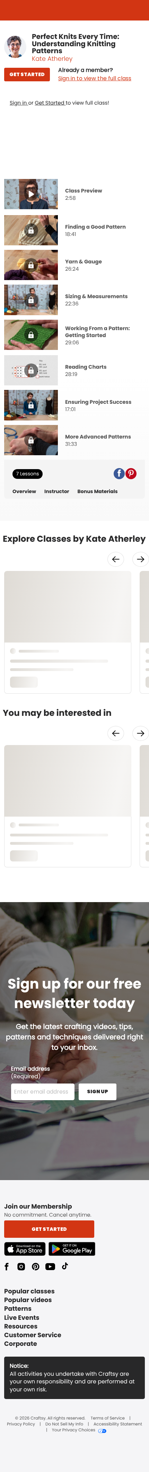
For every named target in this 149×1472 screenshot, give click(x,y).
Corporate (20, 1344)
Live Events (22, 1318)
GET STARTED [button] (27, 74)
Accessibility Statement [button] (118, 1424)
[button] (94, 74)
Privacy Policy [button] (21, 1424)
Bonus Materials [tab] (98, 491)
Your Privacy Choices (73, 1430)
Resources (20, 1326)
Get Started (50, 103)
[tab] (74, 195)
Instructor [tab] (56, 491)
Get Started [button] (49, 1229)
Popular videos (28, 1300)
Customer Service (32, 1335)
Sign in (19, 103)
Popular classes (29, 1291)
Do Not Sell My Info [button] (64, 1424)
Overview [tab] (24, 491)
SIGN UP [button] (97, 1091)
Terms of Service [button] (108, 1418)
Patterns (18, 1309)
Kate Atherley (52, 59)
